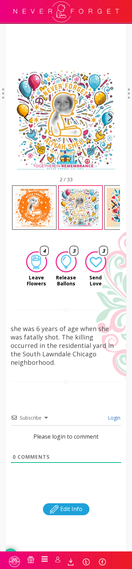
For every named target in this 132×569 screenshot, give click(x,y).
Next (107, 126)
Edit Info (70, 509)
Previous (26, 126)
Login (113, 417)
